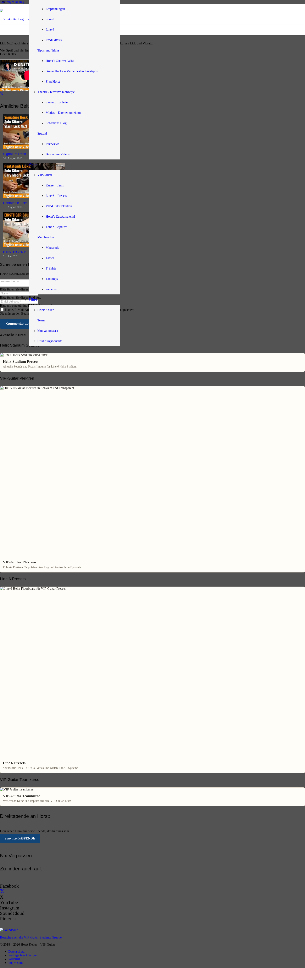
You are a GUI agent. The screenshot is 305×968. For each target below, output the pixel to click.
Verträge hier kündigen (23, 955)
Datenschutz (16, 951)
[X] (2, 891)
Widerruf (14, 959)
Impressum (15, 962)
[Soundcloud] (9, 930)
